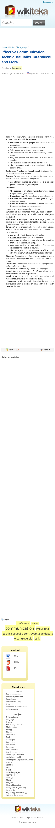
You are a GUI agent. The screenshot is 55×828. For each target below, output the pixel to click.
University (10, 704)
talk (37, 638)
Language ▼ (48, 2)
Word (17, 656)
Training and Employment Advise (19, 760)
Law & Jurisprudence (14, 752)
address (34, 623)
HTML (17, 662)
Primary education (13, 694)
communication (19, 628)
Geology (9, 777)
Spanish (9, 765)
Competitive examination (16, 706)
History (9, 722)
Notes (12, 47)
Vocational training (13, 701)
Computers (10, 742)
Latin (8, 767)
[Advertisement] (27, 36)
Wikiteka (14, 817)
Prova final (43, 628)
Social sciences (12, 749)
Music (8, 780)
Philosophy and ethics (15, 724)
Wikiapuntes (26, 822)
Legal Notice (31, 817)
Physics (9, 732)
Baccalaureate (12, 699)
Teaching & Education (15, 754)
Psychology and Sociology (16, 792)
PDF (16, 668)
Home (4, 47)
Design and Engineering (16, 787)
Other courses (12, 709)
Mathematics (11, 727)
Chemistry (10, 734)
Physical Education (13, 785)
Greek (8, 770)
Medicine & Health (13, 757)
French (9, 762)
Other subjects (12, 717)
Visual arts (10, 790)
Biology (9, 729)
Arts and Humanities (14, 795)
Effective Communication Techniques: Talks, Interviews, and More (26, 56)
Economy (10, 747)
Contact (40, 817)
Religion (9, 782)
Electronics (10, 744)
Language (22, 47)
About (22, 817)
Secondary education (14, 696)
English (9, 737)
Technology (10, 775)
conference (23, 623)
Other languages (13, 772)
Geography (10, 739)
